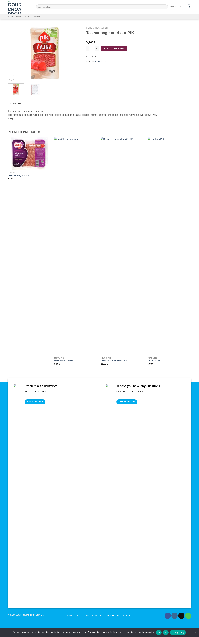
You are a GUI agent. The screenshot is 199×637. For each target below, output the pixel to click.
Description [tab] (14, 104)
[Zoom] (11, 78)
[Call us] (188, 616)
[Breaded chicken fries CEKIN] (123, 246)
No (165, 632)
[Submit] (165, 6)
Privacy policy (177, 632)
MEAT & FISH (101, 28)
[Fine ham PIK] (169, 246)
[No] (195, 633)
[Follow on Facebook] (168, 616)
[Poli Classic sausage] (76, 246)
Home (11, 16)
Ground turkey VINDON (18, 176)
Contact (37, 16)
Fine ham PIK (154, 361)
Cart (28, 16)
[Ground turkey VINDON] (29, 153)
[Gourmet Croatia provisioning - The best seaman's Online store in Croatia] (20, 7)
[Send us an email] (181, 616)
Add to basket (114, 48)
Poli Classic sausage (63, 361)
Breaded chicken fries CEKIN (114, 361)
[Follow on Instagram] (174, 616)
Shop (18, 16)
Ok (158, 632)
